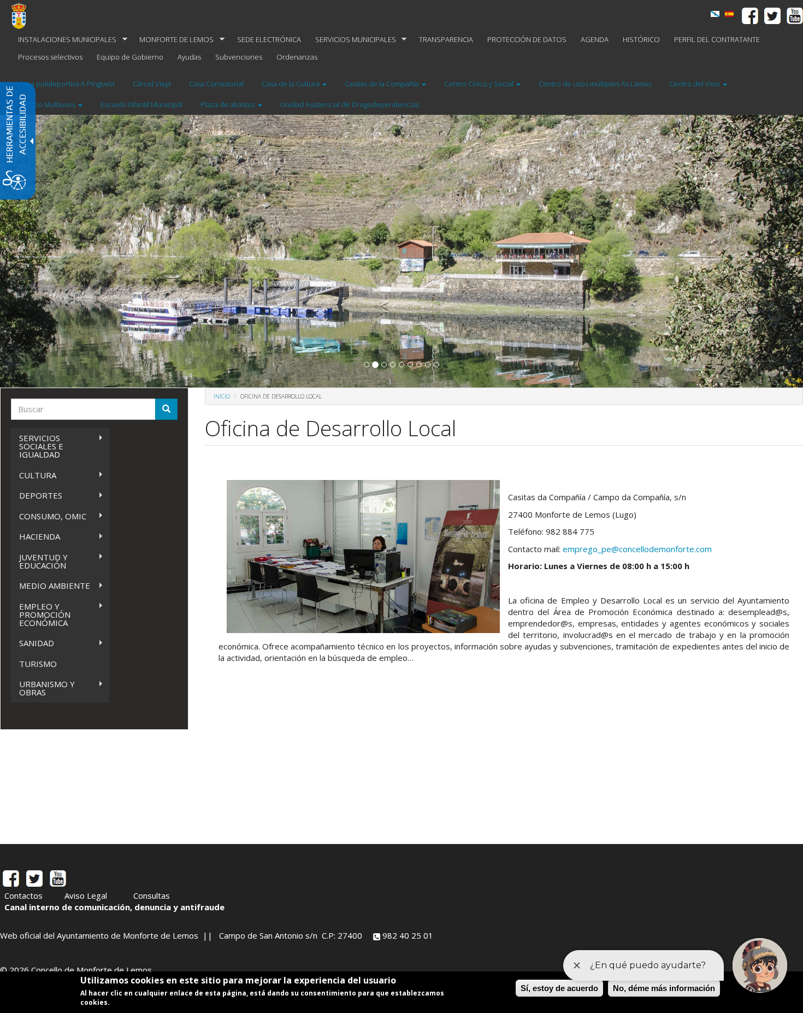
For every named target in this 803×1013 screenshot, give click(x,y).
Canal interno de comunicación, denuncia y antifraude (114, 906)
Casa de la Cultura (291, 84)
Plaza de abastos (228, 104)
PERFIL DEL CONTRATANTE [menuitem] (717, 39)
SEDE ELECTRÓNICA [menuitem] (269, 39)
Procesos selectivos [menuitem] (50, 57)
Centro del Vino (695, 84)
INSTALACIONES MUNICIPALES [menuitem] (63, 39)
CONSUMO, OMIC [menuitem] (48, 516)
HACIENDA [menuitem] (35, 536)
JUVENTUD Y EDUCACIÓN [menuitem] (39, 561)
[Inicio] (23, 15)
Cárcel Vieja (152, 84)
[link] (729, 14)
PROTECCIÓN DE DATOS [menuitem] (526, 39)
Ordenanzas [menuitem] (296, 57)
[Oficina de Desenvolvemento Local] (715, 14)
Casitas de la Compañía (383, 84)
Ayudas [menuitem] (189, 57)
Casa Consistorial (216, 84)
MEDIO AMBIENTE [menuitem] (50, 586)
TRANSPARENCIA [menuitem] (446, 39)
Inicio (222, 396)
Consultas (151, 895)
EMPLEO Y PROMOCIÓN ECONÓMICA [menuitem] (40, 614)
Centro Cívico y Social (479, 84)
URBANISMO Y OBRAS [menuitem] (43, 688)
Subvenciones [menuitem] (238, 57)
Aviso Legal (85, 895)
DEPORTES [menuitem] (36, 495)
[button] (366, 364)
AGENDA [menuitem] (595, 39)
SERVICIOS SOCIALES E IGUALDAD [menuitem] (37, 446)
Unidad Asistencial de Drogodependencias (349, 104)
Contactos (23, 895)
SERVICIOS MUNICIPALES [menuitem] (352, 39)
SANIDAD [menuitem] (32, 643)
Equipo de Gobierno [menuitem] (130, 57)
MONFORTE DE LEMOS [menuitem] (173, 39)
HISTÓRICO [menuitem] (641, 39)
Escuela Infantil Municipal (141, 104)
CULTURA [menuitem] (33, 475)
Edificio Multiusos (48, 104)
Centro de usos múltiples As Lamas (595, 84)
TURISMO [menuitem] (38, 663)
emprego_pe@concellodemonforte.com (637, 548)
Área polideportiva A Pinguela (67, 84)
